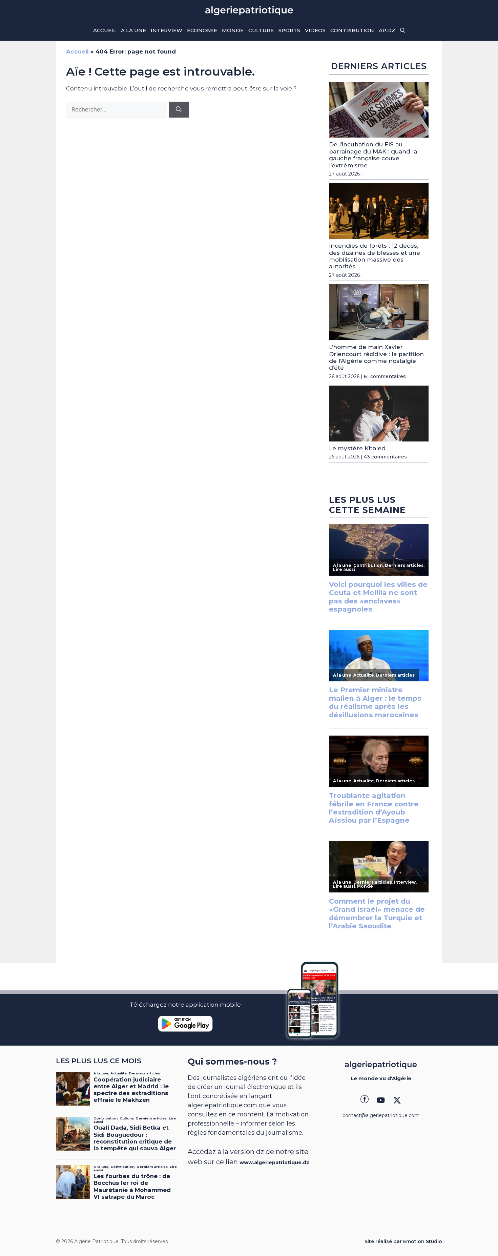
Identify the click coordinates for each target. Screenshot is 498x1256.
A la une (133, 30)
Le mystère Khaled (357, 448)
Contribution (352, 30)
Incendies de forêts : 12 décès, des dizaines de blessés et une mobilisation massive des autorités (374, 256)
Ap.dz (387, 30)
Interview (166, 30)
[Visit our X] (397, 1100)
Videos (315, 30)
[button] (403, 30)
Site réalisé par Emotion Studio (403, 1241)
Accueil (104, 30)
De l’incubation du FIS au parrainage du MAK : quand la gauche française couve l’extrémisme (373, 154)
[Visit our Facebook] (364, 1100)
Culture (261, 30)
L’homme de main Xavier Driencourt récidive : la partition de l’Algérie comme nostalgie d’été (376, 357)
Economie (202, 30)
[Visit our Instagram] (380, 1100)
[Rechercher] (179, 110)
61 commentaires (385, 376)
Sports (289, 30)
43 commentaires (385, 457)
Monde (233, 30)
